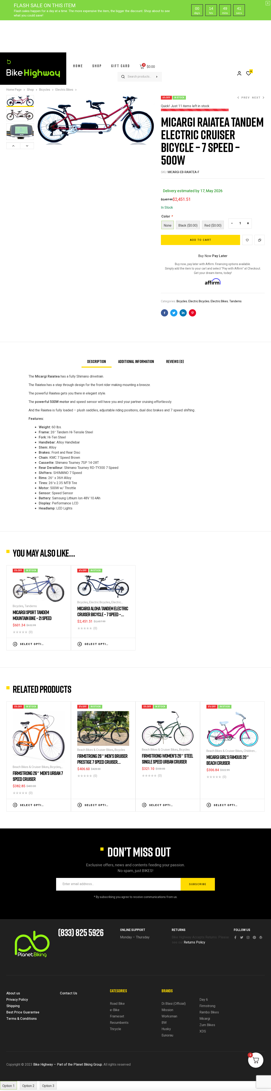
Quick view (62, 644)
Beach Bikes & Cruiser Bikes (31, 767)
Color (167, 216)
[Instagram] (248, 937)
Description (96, 361)
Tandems (235, 301)
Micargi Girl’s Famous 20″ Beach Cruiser (227, 760)
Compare (259, 240)
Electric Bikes (64, 90)
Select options (33, 644)
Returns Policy (194, 942)
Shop (30, 90)
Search (156, 77)
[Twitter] (241, 937)
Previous (13, 146)
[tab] (97, 363)
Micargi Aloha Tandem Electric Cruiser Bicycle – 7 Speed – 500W (102, 614)
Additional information (136, 361)
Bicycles (44, 90)
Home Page (14, 90)
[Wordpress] (260, 937)
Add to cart (200, 240)
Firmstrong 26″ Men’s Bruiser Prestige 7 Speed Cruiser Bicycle (102, 762)
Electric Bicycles (198, 301)
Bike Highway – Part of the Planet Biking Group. (68, 1064)
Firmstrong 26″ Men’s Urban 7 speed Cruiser (38, 776)
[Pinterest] (254, 937)
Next (27, 146)
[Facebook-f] (235, 937)
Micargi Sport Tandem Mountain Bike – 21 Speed (32, 615)
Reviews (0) (175, 361)
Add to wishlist (247, 240)
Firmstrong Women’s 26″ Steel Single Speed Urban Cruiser (167, 759)
